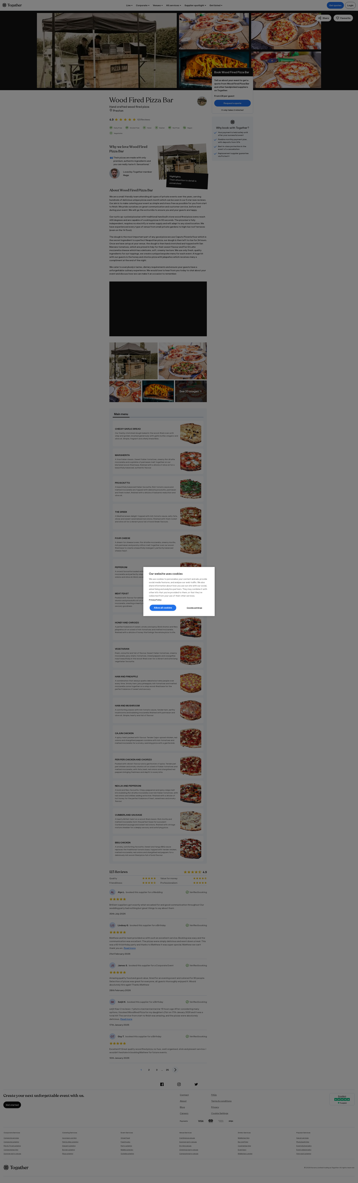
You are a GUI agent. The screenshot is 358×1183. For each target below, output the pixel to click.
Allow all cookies (163, 608)
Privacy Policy (155, 599)
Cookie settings (194, 607)
